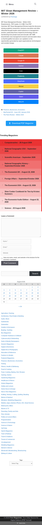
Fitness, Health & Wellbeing (10, 366)
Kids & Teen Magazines (8, 392)
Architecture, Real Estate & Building (12, 316)
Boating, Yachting (6, 330)
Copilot (21, 91)
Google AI (21, 61)
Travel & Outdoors (7, 436)
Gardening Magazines (8, 378)
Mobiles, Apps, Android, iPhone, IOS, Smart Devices (17, 403)
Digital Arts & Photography (9, 350)
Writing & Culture (6, 453)
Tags (21, 460)
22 (32, 296)
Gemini (21, 66)
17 (4, 296)
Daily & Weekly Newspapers (10, 341)
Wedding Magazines (7, 445)
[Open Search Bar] (35, 4)
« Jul (20, 306)
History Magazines (7, 383)
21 (26, 296)
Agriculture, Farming (7, 313)
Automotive (4, 324)
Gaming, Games (6, 375)
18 (9, 296)
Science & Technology (8, 422)
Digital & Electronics (7, 347)
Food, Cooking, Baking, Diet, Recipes (13, 372)
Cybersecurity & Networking (10, 338)
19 (15, 296)
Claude (21, 55)
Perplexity (21, 76)
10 (4, 293)
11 (9, 293)
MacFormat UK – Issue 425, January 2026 (16, 112)
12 (15, 293)
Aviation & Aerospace (8, 327)
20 (21, 296)
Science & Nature (6, 425)
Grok (21, 71)
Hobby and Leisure (7, 386)
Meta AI (21, 102)
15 (32, 293)
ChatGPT (21, 50)
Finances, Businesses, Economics (14, 110)
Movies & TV (5, 408)
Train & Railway (6, 434)
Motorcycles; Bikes (7, 406)
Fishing (3, 364)
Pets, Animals (5, 414)
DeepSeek (21, 81)
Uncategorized (5, 442)
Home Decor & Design (8, 389)
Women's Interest (6, 448)
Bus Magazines (6, 333)
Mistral (21, 86)
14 (26, 293)
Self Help (4, 428)
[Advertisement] (21, 491)
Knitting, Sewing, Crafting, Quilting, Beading (15, 394)
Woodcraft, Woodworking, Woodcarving (13, 450)
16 (38, 293)
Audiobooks (5, 321)
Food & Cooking (6, 369)
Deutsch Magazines (7, 344)
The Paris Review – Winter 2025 (13, 115)
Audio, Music (5, 319)
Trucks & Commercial (8, 439)
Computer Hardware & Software (11, 335)
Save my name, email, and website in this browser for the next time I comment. (21, 258)
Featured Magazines (7, 358)
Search (35, 274)
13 (21, 293)
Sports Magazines (7, 431)
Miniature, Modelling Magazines (11, 400)
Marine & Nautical (6, 397)
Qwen (21, 97)
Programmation (6, 420)
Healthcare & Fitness (7, 380)
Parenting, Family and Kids (9, 411)
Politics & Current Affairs (8, 417)
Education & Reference (8, 352)
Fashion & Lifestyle (7, 355)
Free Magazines (16, 518)
